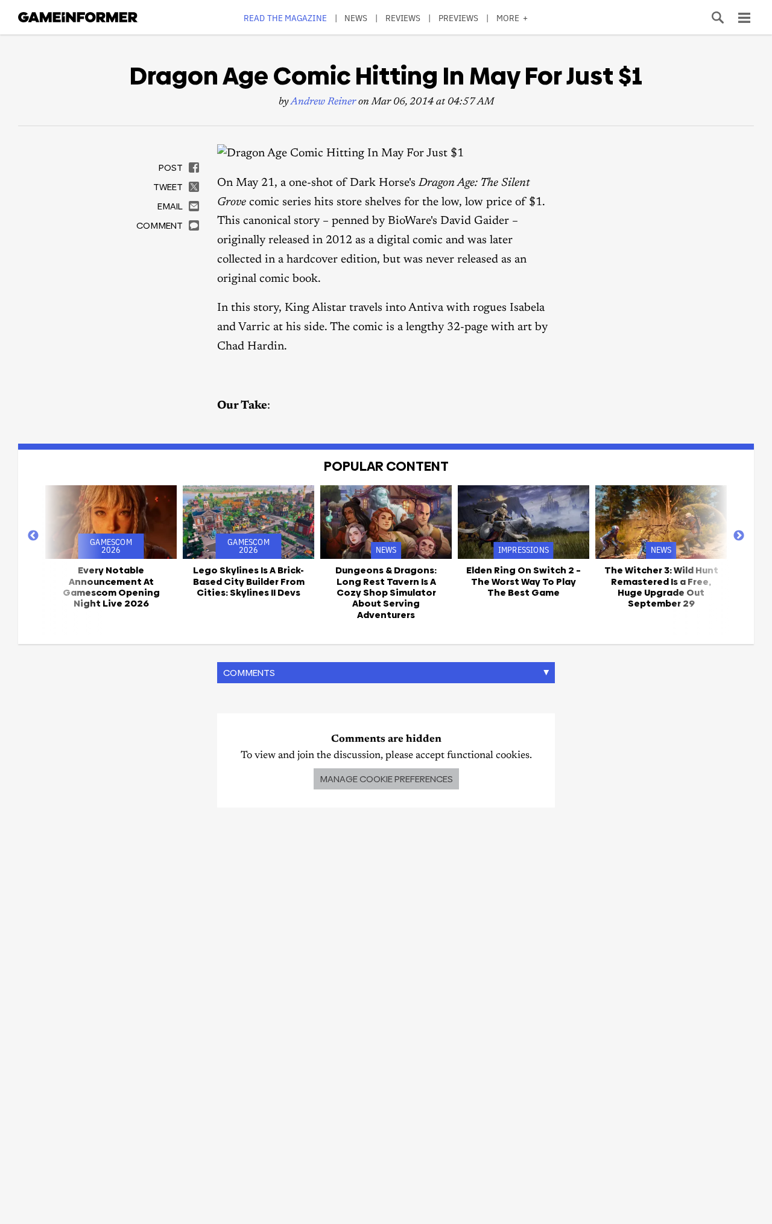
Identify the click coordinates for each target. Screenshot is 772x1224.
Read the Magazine (285, 18)
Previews (458, 18)
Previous (33, 536)
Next (739, 536)
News (355, 18)
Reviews (403, 18)
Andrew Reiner (323, 102)
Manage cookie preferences (386, 779)
